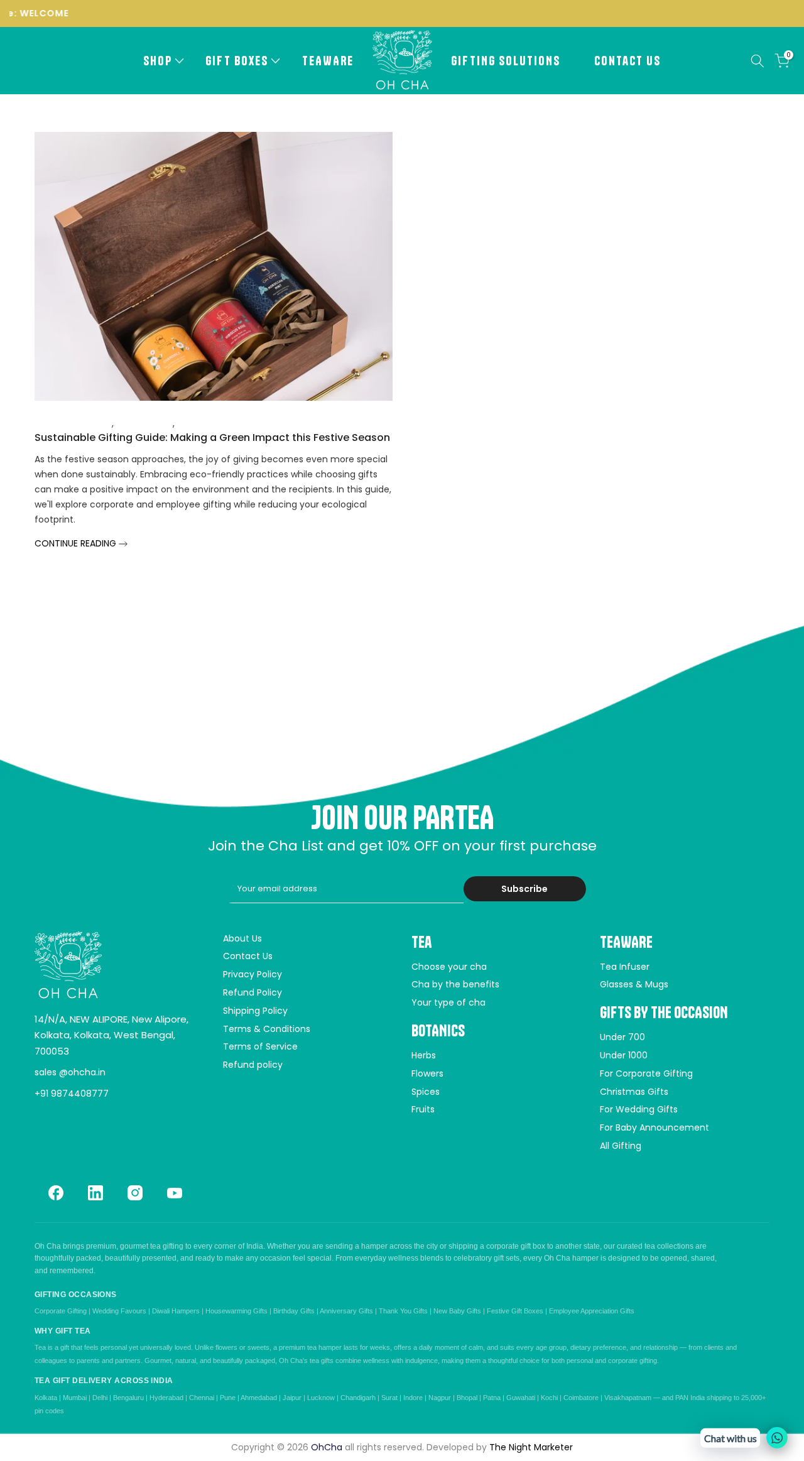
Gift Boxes (236, 60)
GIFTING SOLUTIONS (505, 60)
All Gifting (620, 1145)
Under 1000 (624, 1055)
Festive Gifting (208, 423)
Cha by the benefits (455, 984)
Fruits (423, 1109)
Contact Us (627, 60)
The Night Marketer (531, 1447)
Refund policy (253, 1064)
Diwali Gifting (144, 423)
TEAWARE (328, 60)
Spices (425, 1091)
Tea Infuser (624, 966)
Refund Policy (252, 992)
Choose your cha (449, 966)
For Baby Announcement (654, 1127)
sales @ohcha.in (70, 1072)
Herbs (423, 1055)
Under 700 (622, 1037)
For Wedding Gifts (639, 1109)
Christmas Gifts (634, 1091)
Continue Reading (77, 543)
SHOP (157, 60)
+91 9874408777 (72, 1093)
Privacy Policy (252, 974)
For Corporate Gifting (646, 1073)
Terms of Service (260, 1046)
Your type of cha (448, 1002)
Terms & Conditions (266, 1029)
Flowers (427, 1073)
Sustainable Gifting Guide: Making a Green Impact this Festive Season (212, 437)
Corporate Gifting (73, 423)
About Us (242, 938)
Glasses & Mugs (634, 984)
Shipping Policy (255, 1010)
